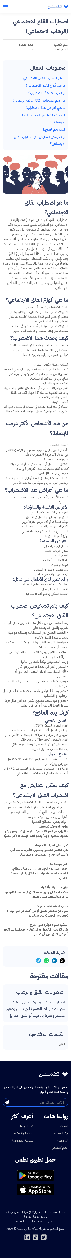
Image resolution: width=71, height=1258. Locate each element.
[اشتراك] (7, 1102)
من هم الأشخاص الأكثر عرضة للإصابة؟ (39, 100)
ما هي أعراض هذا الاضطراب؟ (45, 107)
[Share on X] (62, 960)
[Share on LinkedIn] (54, 960)
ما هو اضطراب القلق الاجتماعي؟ (43, 78)
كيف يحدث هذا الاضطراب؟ (46, 92)
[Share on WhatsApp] (46, 960)
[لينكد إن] (27, 1237)
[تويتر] (44, 1237)
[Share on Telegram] (38, 960)
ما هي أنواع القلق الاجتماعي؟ (45, 85)
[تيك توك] (35, 1237)
